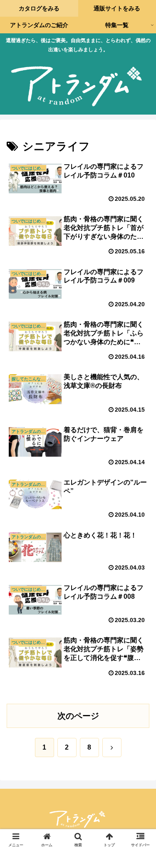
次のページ (78, 715)
